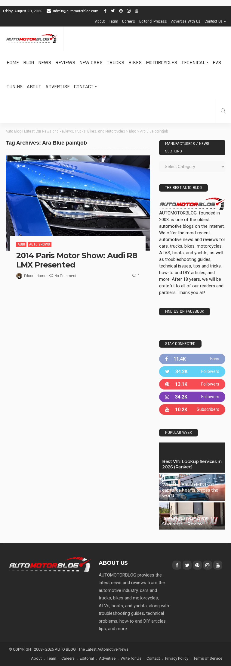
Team (113, 21)
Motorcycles (161, 62)
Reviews (65, 62)
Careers (128, 21)
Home (13, 62)
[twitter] (192, 371)
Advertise (57, 86)
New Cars (91, 62)
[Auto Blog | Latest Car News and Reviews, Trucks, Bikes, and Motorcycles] (50, 564)
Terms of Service (207, 658)
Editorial (87, 658)
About (100, 21)
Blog (28, 62)
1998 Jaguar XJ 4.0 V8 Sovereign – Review (185, 521)
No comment (65, 276)
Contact (84, 86)
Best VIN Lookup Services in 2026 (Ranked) (191, 464)
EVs (217, 62)
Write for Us (131, 658)
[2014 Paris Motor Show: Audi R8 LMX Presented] (78, 203)
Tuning (15, 86)
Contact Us (214, 21)
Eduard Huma (35, 276)
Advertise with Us (186, 21)
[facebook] (192, 359)
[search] (223, 111)
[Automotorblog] (31, 38)
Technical (193, 62)
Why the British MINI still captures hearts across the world (190, 490)
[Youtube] (192, 409)
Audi (21, 244)
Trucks (115, 62)
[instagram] (192, 397)
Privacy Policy (176, 658)
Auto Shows (39, 244)
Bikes (135, 62)
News (44, 62)
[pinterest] (192, 384)
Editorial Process (153, 21)
